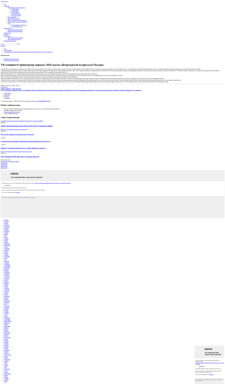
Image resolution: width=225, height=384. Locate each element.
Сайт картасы (16, 89)
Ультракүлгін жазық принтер (16, 7)
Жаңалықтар (8, 28)
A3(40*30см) (15, 12)
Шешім (6, 34)
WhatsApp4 (4, 168)
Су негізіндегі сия (16, 26)
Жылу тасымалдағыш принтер (17, 20)
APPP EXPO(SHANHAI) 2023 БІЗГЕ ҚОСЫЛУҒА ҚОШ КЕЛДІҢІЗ (26, 126)
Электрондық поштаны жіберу (10, 161)
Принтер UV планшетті (133, 90)
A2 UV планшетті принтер (9, 90)
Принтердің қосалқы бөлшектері (17, 22)
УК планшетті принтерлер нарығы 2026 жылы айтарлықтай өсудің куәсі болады (28, 52)
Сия (9, 23)
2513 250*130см (16, 15)
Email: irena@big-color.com (12, 112)
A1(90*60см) (15, 9)
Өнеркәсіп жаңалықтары (15, 31)
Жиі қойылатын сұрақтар (15, 37)
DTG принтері (12, 17)
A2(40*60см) (15, 11)
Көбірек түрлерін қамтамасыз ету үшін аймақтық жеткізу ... (24, 148)
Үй (5, 4)
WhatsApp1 (4, 163)
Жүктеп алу (7, 33)
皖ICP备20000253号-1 (44, 101)
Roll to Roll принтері (14, 18)
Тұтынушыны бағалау (14, 39)
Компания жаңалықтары (15, 30)
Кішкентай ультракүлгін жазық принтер (51, 90)
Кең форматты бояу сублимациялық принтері (79, 90)
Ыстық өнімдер (6, 89)
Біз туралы (7, 36)
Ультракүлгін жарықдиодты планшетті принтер (110, 90)
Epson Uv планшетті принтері (27, 90)
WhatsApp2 (4, 164)
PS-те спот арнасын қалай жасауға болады (17, 134)
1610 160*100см (16, 14)
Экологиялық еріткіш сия (18, 25)
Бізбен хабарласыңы (10, 41)
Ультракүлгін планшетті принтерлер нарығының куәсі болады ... (26, 141)
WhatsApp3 (4, 166)
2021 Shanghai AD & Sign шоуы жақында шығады (20, 157)
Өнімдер (6, 6)
